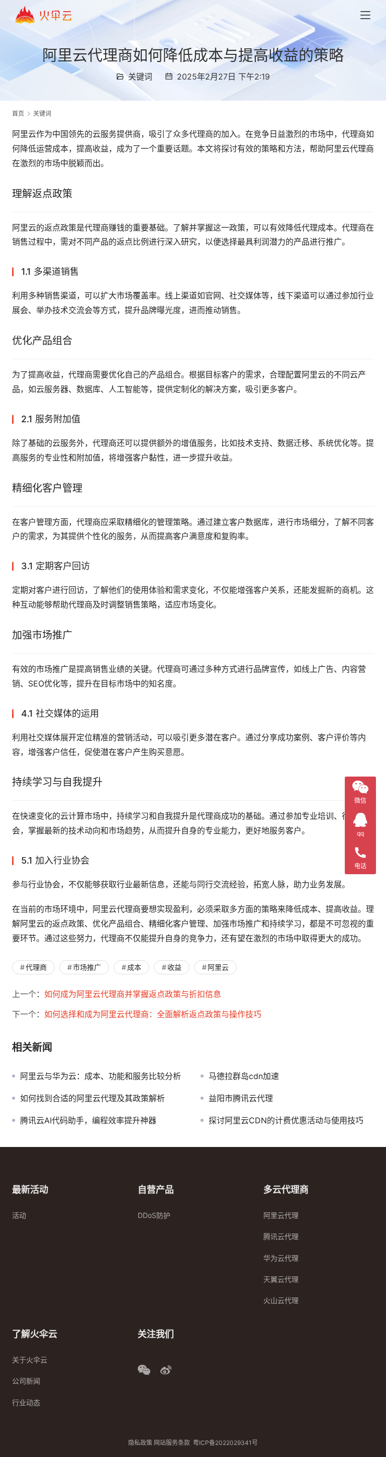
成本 (134, 967)
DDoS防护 (154, 1215)
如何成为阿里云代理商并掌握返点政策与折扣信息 (132, 994)
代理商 (36, 967)
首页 (18, 113)
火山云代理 (281, 1300)
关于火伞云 (29, 1359)
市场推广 (87, 967)
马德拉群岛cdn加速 (244, 1076)
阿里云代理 (281, 1215)
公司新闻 (26, 1380)
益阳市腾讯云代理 (241, 1098)
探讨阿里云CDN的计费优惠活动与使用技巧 (286, 1120)
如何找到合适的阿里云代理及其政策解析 (92, 1098)
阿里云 (218, 967)
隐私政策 (140, 1442)
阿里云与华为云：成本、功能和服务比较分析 (100, 1076)
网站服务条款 (172, 1442)
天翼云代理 (281, 1279)
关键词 (140, 76)
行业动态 (26, 1402)
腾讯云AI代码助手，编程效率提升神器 (88, 1120)
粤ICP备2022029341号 (225, 1442)
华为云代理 (281, 1258)
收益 (174, 967)
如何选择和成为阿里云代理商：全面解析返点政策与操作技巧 (152, 1014)
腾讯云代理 (281, 1236)
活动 (19, 1215)
